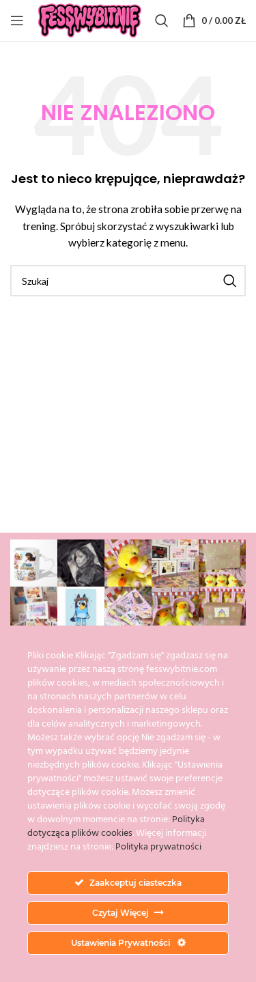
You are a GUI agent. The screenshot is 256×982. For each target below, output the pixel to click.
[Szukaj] (161, 20)
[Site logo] (90, 19)
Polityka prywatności (158, 847)
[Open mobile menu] (17, 20)
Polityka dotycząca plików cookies (116, 826)
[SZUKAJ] (230, 280)
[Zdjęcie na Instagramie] (33, 563)
